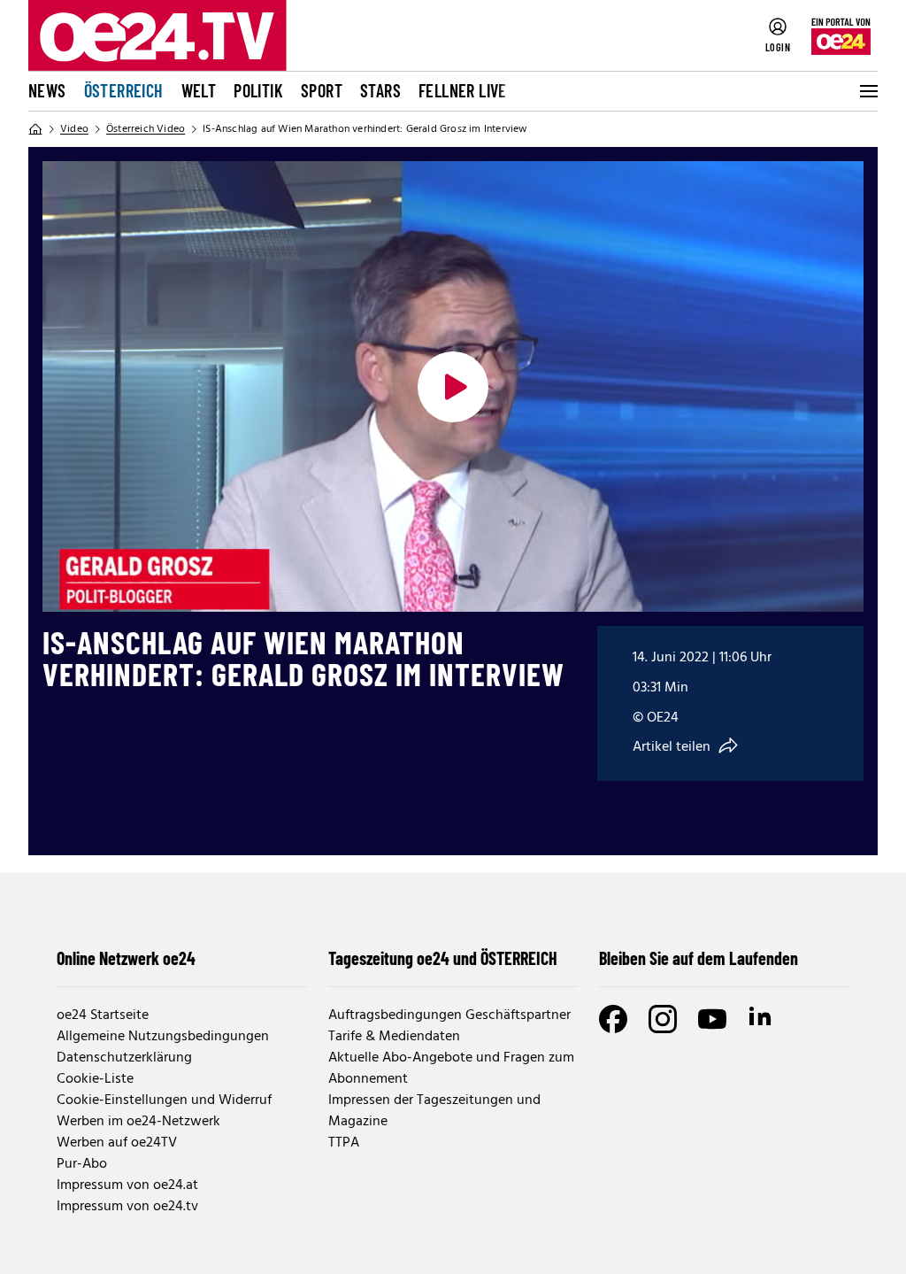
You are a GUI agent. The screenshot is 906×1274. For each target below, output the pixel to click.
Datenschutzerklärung (124, 1057)
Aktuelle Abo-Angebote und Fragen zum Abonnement (451, 1068)
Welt (199, 90)
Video (74, 129)
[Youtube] (712, 1019)
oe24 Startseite (103, 1015)
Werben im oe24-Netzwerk (138, 1121)
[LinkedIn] (762, 1019)
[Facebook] (613, 1019)
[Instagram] (663, 1019)
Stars (380, 90)
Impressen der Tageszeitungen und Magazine (434, 1111)
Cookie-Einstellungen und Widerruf (164, 1100)
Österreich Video (145, 129)
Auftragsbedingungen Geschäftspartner (449, 1015)
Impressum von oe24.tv (127, 1206)
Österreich (124, 90)
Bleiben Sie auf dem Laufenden (698, 958)
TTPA (343, 1142)
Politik (258, 90)
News (47, 90)
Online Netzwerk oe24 (126, 958)
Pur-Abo (82, 1164)
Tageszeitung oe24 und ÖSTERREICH (442, 958)
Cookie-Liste (95, 1079)
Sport (321, 90)
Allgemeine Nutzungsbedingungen (163, 1036)
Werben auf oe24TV (117, 1142)
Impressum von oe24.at (127, 1185)
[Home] (35, 129)
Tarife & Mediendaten (394, 1036)
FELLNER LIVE (462, 90)
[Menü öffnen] (867, 91)
